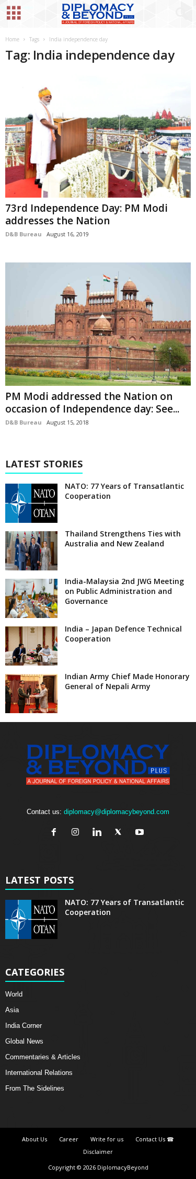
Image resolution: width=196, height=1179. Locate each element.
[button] (179, 14)
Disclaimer (98, 1151)
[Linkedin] (99, 833)
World (13, 994)
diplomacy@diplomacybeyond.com (116, 812)
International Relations (39, 1073)
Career (68, 1139)
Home (12, 39)
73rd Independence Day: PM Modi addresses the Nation (86, 214)
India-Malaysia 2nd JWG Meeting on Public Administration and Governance (124, 591)
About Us (34, 1139)
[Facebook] (56, 833)
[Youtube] (141, 833)
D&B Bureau (23, 234)
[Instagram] (77, 833)
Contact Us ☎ (154, 1139)
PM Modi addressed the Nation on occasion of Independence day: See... (92, 403)
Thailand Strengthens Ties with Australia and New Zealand (123, 538)
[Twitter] (120, 833)
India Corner (23, 1025)
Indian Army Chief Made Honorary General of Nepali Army (127, 681)
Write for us (106, 1139)
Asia (12, 1010)
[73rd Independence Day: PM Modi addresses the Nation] (98, 136)
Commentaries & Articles (42, 1057)
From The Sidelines (34, 1088)
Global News (24, 1041)
